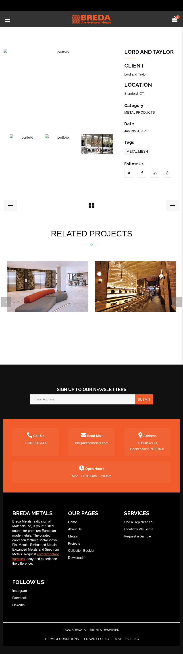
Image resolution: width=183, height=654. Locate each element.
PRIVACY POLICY (97, 639)
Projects (74, 543)
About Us (75, 529)
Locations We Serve (138, 529)
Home (72, 522)
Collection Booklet (81, 550)
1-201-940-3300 (35, 443)
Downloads (76, 558)
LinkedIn (18, 605)
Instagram (19, 590)
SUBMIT (144, 399)
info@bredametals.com (91, 443)
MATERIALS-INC (127, 639)
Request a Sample (137, 536)
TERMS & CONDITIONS (61, 639)
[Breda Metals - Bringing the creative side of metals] (91, 19)
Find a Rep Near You (139, 522)
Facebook (19, 598)
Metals (73, 536)
